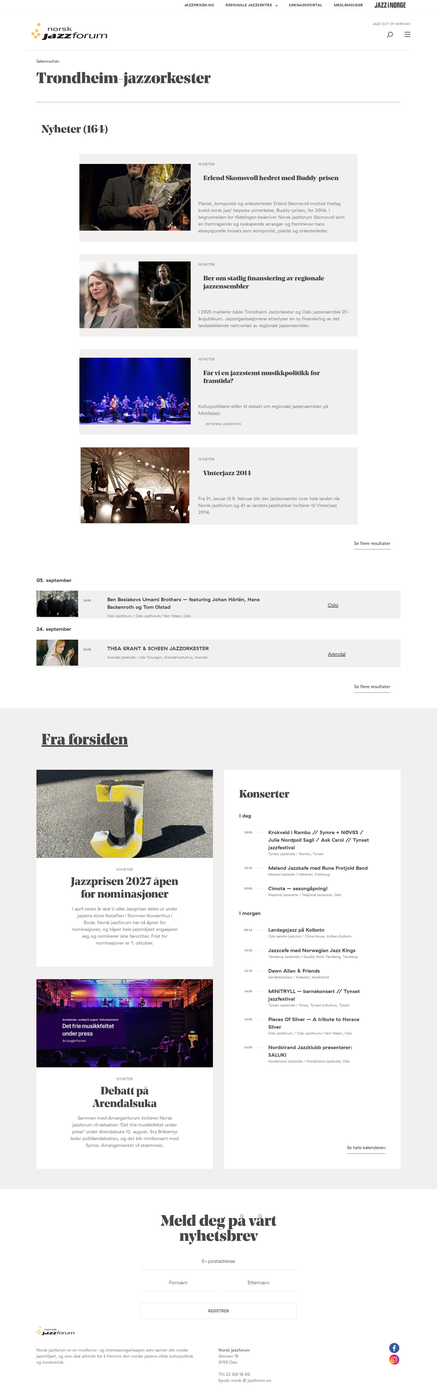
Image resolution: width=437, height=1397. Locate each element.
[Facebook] (394, 1351)
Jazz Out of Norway (392, 24)
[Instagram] (394, 1363)
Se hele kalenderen (366, 1147)
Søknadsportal (305, 5)
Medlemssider (348, 5)
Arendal (337, 654)
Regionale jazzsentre (249, 5)
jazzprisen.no (199, 5)
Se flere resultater (372, 543)
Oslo (333, 605)
